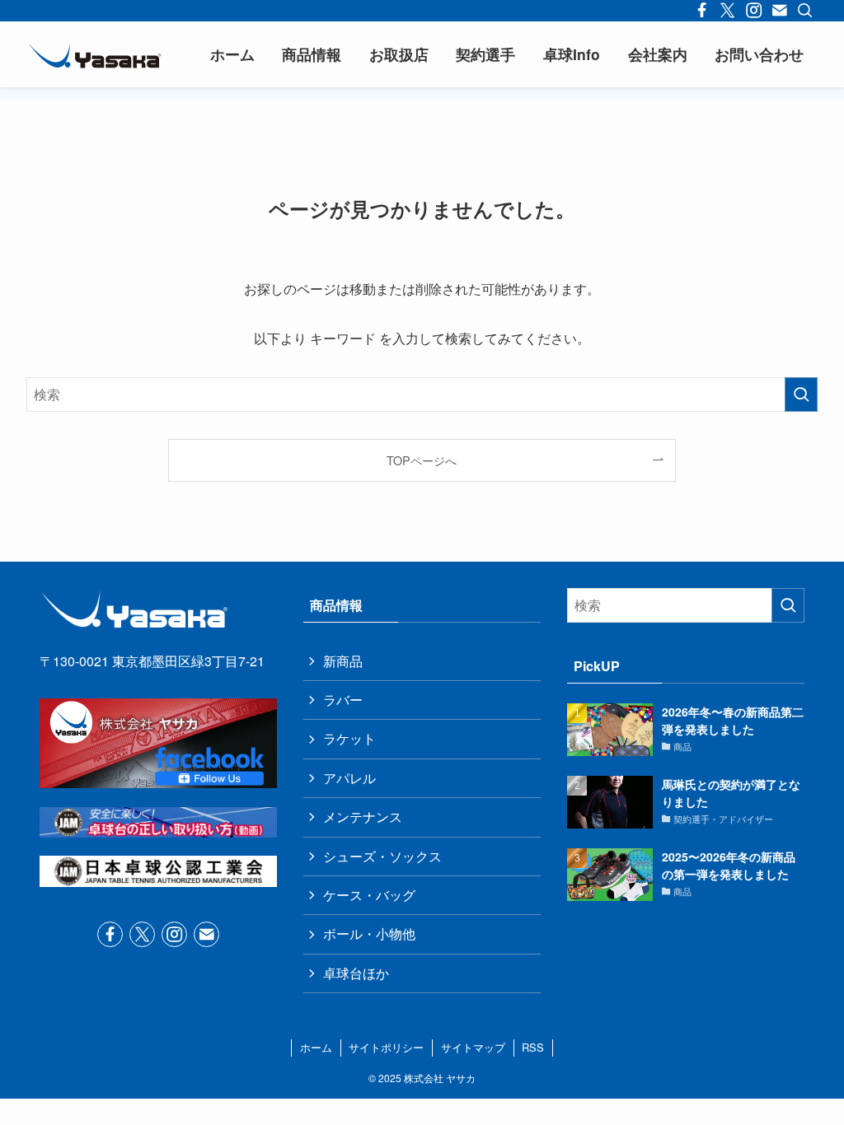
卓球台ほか (356, 973)
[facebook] (110, 934)
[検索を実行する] (801, 394)
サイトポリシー (386, 1047)
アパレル (349, 777)
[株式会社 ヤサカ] (94, 54)
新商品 (343, 660)
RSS (533, 1047)
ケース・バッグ (369, 894)
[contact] (206, 934)
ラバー (343, 699)
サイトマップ (473, 1047)
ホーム (316, 1047)
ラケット (349, 738)
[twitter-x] (142, 934)
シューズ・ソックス (382, 856)
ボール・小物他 (369, 933)
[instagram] (174, 934)
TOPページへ (422, 460)
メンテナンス (362, 816)
